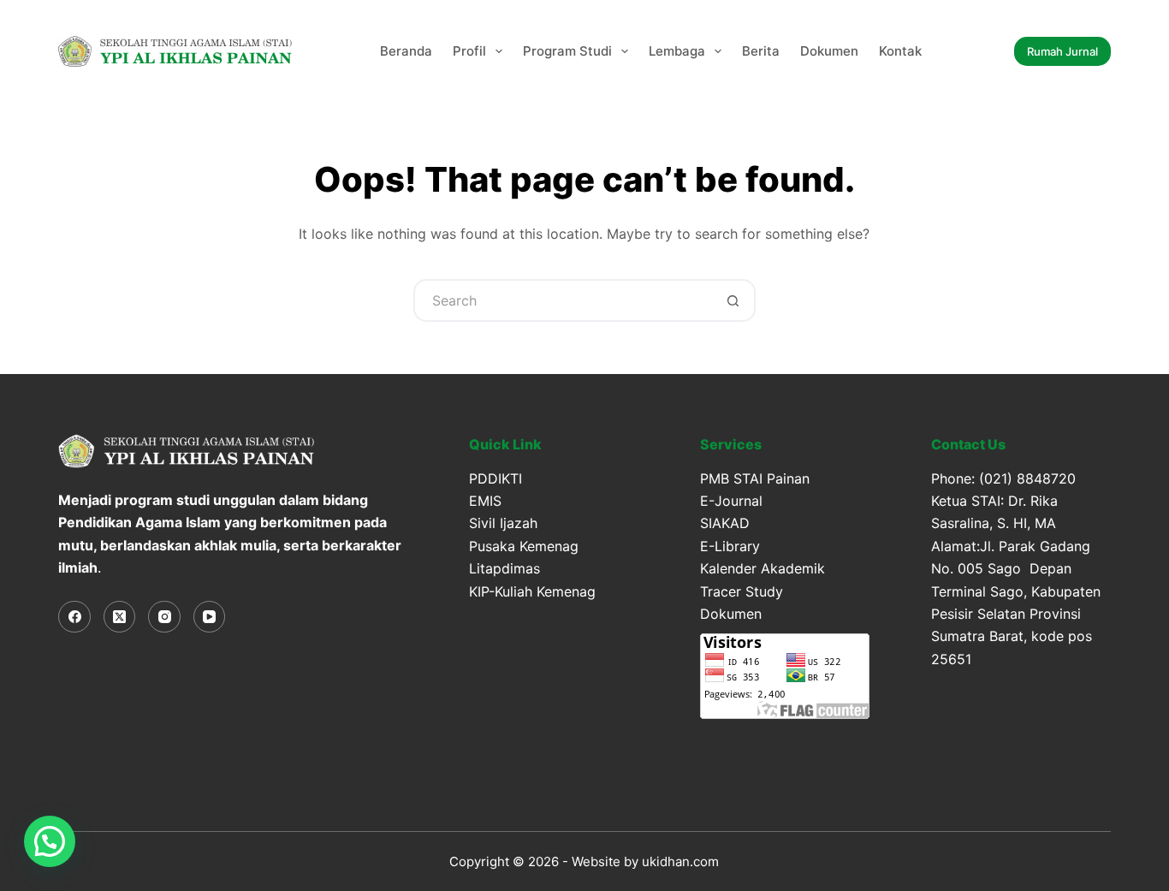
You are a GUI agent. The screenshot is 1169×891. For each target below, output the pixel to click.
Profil (469, 51)
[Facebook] (74, 617)
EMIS (485, 500)
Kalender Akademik (762, 568)
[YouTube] (209, 617)
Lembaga (677, 51)
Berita (761, 51)
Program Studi (567, 51)
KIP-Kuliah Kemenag (532, 591)
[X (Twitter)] (120, 617)
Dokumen (829, 51)
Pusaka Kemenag (524, 546)
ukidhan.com (680, 861)
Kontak (900, 51)
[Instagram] (164, 617)
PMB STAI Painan (755, 478)
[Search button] (734, 300)
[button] (49, 841)
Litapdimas (504, 568)
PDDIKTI (495, 478)
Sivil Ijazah (503, 523)
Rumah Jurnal (1062, 51)
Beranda (406, 51)
